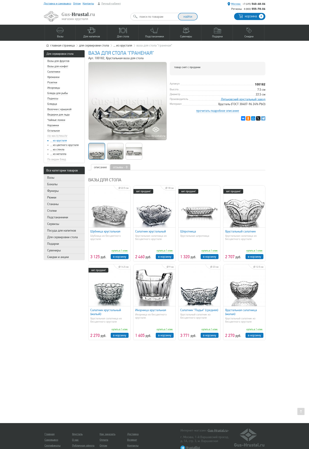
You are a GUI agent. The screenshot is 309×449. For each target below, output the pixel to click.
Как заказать (107, 434)
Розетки (52, 82)
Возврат (132, 440)
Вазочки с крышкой (59, 109)
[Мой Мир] (253, 118)
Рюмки (51, 197)
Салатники (53, 71)
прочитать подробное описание (217, 111)
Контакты (88, 3)
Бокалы (52, 184)
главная (62, 45)
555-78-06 (254, 9)
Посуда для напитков (61, 230)
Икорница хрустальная (150, 310)
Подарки (53, 244)
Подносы (52, 98)
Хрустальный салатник (240, 231)
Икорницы (53, 88)
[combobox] (157, 16)
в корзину (119, 257)
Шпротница (188, 231)
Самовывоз (51, 440)
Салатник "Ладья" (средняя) (199, 310)
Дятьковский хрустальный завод (243, 99)
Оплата (104, 440)
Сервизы (53, 224)
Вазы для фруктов (58, 61)
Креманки (53, 77)
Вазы (50, 178)
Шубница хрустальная (105, 231)
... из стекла (57, 149)
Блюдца (52, 104)
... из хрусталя (58, 140)
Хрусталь (77, 434)
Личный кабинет (111, 3)
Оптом (77, 3)
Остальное (53, 131)
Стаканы (53, 204)
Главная (50, 434)
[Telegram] (263, 118)
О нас (75, 440)
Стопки (52, 211)
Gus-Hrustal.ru (217, 430)
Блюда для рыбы (57, 93)
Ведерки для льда (58, 114)
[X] (258, 118)
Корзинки (53, 125)
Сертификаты (52, 445)
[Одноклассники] (248, 118)
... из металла (58, 154)
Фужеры (53, 191)
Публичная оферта (83, 445)
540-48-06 (254, 4)
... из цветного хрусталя (64, 145)
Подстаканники (57, 217)
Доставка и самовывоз (57, 3)
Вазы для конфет (57, 66)
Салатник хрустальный (150, 231)
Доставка (133, 434)
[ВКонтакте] (243, 118)
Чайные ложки (56, 120)
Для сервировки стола (59, 54)
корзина (253, 16)
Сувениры (54, 250)
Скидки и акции (58, 257)
